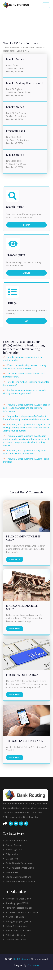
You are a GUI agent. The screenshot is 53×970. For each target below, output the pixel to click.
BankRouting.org (21, 959)
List (26, 320)
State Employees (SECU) (17, 903)
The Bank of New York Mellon (20, 881)
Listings (11, 303)
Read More (14, 559)
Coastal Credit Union (15, 939)
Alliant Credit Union (14, 916)
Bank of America (13, 845)
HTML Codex (33, 965)
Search (26, 224)
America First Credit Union (18, 930)
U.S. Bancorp (11, 858)
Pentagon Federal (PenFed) (18, 907)
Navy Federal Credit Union (18, 898)
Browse (26, 272)
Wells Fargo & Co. (13, 849)
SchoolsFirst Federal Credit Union (21, 912)
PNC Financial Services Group (19, 867)
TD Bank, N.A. (12, 872)
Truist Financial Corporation (19, 863)
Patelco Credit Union (15, 935)
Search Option (15, 207)
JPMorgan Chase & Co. (16, 840)
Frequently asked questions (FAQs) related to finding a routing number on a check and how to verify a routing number (26, 427)
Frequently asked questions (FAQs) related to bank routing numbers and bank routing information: (26, 407)
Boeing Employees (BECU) (18, 921)
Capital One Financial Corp (18, 876)
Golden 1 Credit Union (16, 926)
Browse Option (15, 255)
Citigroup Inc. (12, 854)
